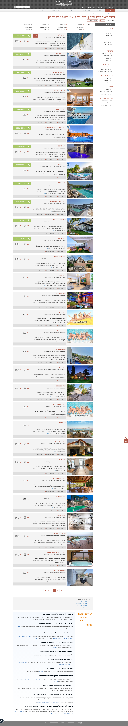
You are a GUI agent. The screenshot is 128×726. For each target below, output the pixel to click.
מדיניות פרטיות (54, 722)
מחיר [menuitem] (42, 10)
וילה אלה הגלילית (59, 478)
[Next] (48, 590)
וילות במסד (46, 29)
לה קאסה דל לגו (59, 90)
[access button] (2, 721)
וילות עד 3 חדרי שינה (107, 67)
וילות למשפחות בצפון (81, 603)
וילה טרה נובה (60, 497)
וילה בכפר (61, 367)
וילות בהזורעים (62, 26)
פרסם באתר (71, 722)
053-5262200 (20, 165)
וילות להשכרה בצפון (82, 606)
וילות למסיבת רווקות (107, 53)
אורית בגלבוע (60, 386)
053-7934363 (20, 91)
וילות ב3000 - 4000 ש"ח (106, 91)
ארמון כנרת (61, 515)
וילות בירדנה (80, 27)
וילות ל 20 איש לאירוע (106, 100)
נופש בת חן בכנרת (59, 570)
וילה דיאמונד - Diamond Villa (55, 127)
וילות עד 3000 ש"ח (107, 89)
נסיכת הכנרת (60, 294)
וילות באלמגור (63, 24)
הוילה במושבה (60, 330)
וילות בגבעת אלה (28, 24)
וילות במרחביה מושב (78, 31)
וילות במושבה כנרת (61, 29)
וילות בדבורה (80, 26)
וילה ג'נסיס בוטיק (59, 72)
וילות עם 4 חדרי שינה (106, 69)
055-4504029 (20, 36)
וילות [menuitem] (110, 10)
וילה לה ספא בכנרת (58, 404)
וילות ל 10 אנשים (108, 78)
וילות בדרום (109, 35)
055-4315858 (20, 146)
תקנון (62, 722)
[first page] (61, 590)
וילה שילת (61, 35)
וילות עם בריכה (108, 42)
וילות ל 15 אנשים (108, 80)
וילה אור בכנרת (60, 109)
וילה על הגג (61, 238)
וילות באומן (80, 24)
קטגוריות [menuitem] (87, 10)
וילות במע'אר (29, 29)
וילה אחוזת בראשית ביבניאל (55, 552)
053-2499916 (20, 128)
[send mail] (126, 441)
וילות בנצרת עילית (62, 31)
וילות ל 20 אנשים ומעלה (106, 83)
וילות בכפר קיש (28, 27)
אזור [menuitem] (99, 10)
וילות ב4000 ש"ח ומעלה (106, 94)
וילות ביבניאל (29, 26)
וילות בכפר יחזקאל (44, 27)
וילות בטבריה (46, 26)
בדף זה (55, 648)
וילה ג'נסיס (61, 183)
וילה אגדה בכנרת (59, 257)
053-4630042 (20, 202)
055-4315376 (20, 239)
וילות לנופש (109, 60)
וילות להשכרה (108, 47)
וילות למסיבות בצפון (82, 608)
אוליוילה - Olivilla (59, 220)
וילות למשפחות (91, 7)
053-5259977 (20, 220)
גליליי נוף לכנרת (59, 534)
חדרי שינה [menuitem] (72, 10)
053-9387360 (20, 109)
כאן (19, 627)
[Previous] (57, 590)
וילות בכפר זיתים (62, 27)
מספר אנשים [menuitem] (57, 10)
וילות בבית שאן (45, 24)
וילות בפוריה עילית (44, 31)
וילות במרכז (109, 33)
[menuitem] (110, 6)
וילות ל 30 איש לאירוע (106, 103)
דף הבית (80, 722)
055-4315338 (20, 72)
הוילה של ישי (60, 54)
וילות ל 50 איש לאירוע (106, 105)
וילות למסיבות (101, 7)
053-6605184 (20, 183)
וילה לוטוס (61, 146)
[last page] (45, 590)
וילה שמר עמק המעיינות (56, 201)
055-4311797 (20, 54)
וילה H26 (62, 460)
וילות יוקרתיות (108, 44)
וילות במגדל (80, 29)
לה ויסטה (62, 423)
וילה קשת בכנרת (59, 441)
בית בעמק (61, 164)
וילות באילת (82, 7)
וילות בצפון (110, 7)
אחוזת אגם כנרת (59, 349)
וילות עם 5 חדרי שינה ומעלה (105, 71)
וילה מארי (62, 275)
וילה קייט (62, 312)
